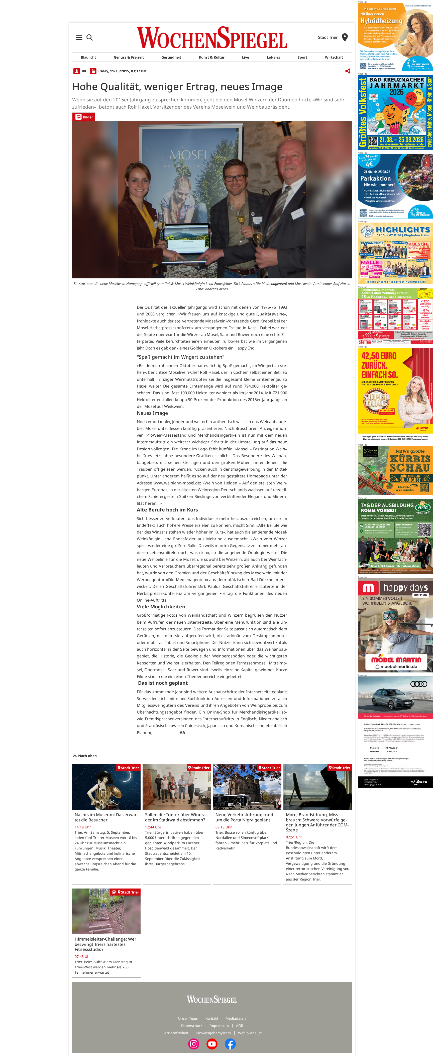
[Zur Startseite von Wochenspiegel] (212, 37)
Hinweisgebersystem (213, 1032)
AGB (239, 1025)
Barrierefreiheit (175, 1032)
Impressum (219, 1025)
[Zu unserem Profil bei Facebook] (230, 1043)
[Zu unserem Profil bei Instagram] (193, 1043)
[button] (79, 37)
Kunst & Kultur (212, 57)
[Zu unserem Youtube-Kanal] (212, 1043)
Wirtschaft (334, 57)
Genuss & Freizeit (129, 57)
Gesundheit (171, 57)
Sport (302, 57)
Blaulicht (88, 57)
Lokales (273, 57)
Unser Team (188, 1018)
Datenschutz (191, 1025)
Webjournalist (250, 1032)
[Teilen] (348, 71)
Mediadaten (236, 1018)
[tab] (83, 116)
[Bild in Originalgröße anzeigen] (212, 199)
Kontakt (211, 1018)
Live (245, 57)
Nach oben (87, 755)
